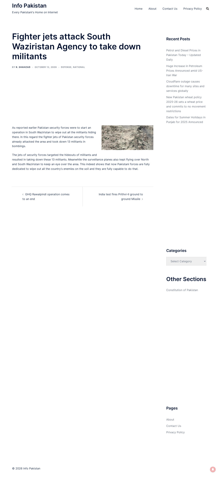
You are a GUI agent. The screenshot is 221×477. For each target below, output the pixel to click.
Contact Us (169, 8)
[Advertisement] (82, 100)
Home (138, 8)
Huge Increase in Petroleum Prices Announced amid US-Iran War (184, 70)
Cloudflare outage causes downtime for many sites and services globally (185, 86)
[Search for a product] (207, 8)
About (152, 8)
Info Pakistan (29, 5)
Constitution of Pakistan (182, 290)
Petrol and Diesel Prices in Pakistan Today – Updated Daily (183, 55)
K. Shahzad (23, 67)
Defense (66, 67)
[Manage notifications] (213, 469)
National (79, 67)
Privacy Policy (192, 8)
